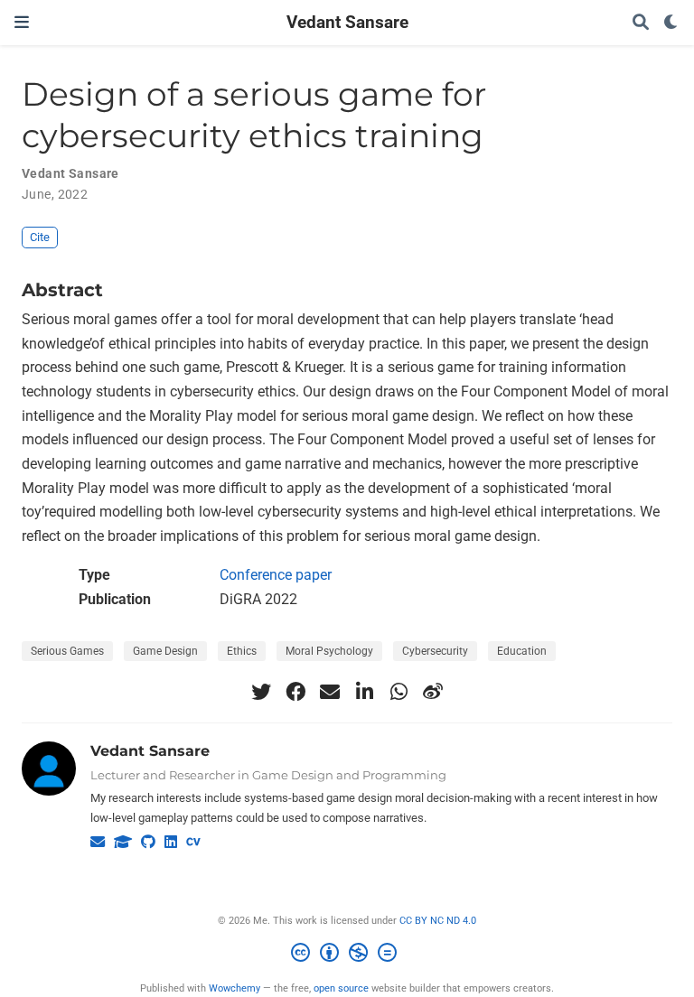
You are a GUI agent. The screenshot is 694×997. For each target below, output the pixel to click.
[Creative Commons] (347, 955)
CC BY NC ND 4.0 (437, 921)
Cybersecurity (435, 651)
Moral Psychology (329, 651)
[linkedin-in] (364, 691)
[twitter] (261, 691)
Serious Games (67, 651)
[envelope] (329, 691)
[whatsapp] (398, 691)
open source (341, 988)
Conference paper (276, 574)
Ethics (242, 651)
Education (522, 651)
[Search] (641, 23)
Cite (40, 237)
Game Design (165, 651)
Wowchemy (234, 988)
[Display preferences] (671, 23)
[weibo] (432, 691)
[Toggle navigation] (21, 22)
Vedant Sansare (347, 22)
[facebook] (295, 691)
